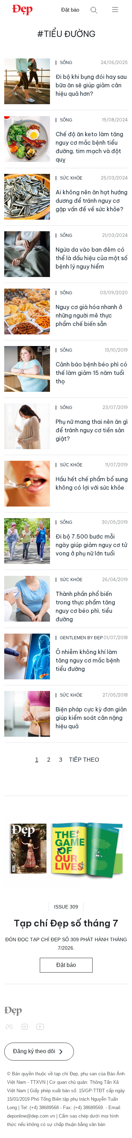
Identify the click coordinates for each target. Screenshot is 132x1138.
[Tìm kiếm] (94, 10)
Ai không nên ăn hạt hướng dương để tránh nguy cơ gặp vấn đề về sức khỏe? (91, 201)
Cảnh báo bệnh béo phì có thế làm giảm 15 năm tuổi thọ (91, 373)
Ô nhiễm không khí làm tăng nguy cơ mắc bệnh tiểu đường (88, 660)
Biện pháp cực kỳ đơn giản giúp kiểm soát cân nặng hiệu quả (91, 718)
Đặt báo (70, 10)
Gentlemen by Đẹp (81, 638)
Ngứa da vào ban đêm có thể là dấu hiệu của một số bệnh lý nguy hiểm (91, 258)
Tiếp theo (84, 760)
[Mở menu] (115, 9)
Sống (66, 63)
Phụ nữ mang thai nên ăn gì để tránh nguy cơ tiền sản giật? (92, 430)
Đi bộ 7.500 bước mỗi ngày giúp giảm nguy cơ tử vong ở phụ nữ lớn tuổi (91, 545)
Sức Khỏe (71, 178)
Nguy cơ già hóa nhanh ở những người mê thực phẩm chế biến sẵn (89, 315)
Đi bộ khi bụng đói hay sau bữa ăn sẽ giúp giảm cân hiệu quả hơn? (91, 85)
